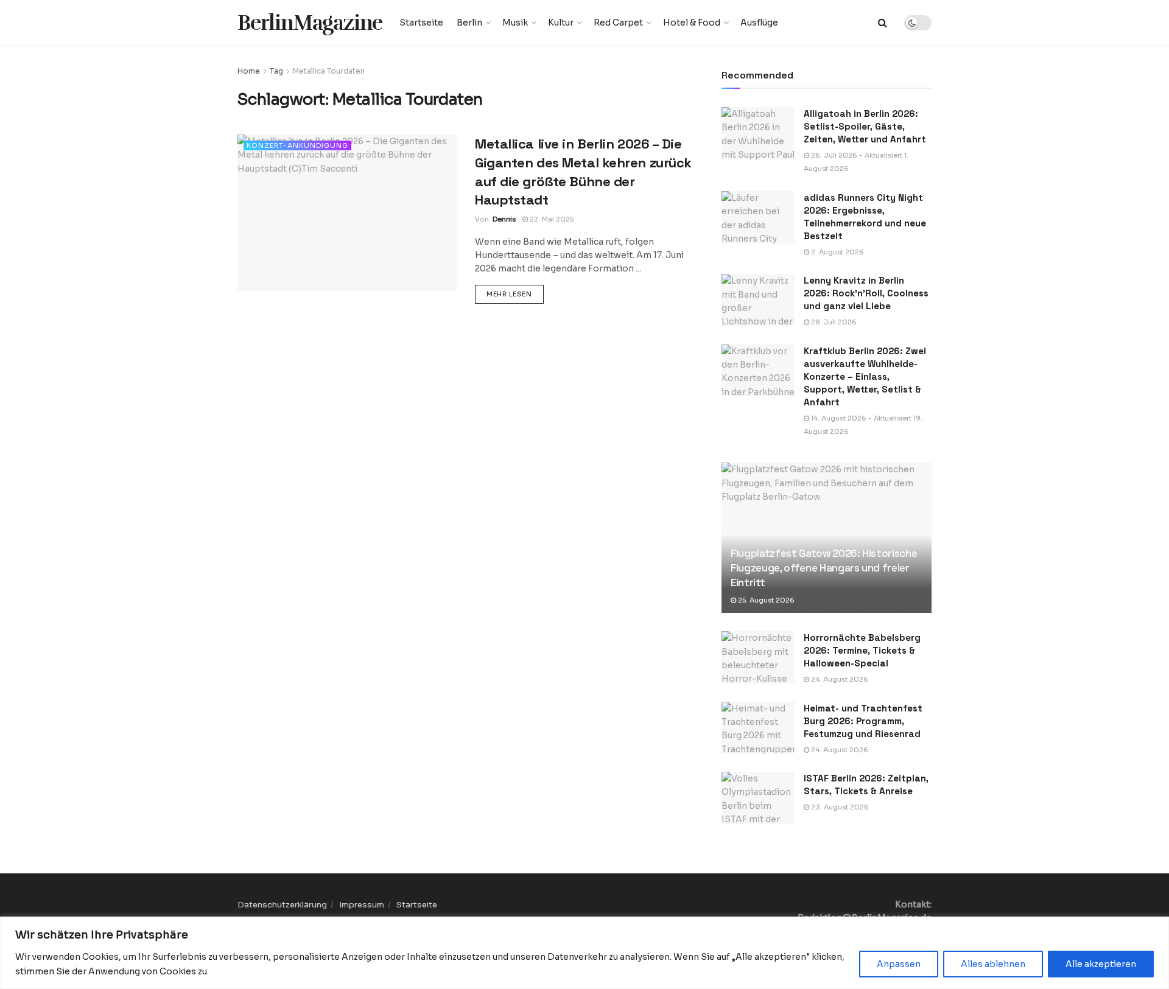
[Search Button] (882, 23)
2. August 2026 (836, 252)
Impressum (361, 905)
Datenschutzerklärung (282, 905)
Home (248, 70)
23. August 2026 (839, 807)
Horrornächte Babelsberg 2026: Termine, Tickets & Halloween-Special (862, 650)
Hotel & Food (691, 22)
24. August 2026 (838, 679)
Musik (515, 22)
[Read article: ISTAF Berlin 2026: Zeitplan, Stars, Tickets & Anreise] (758, 798)
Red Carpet (618, 22)
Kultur (561, 22)
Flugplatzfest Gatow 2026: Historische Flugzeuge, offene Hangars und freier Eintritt (824, 568)
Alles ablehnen (993, 964)
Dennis (504, 219)
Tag (276, 70)
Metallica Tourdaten (329, 70)
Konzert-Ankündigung (297, 145)
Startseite (421, 22)
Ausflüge (759, 22)
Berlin (469, 22)
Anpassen (899, 964)
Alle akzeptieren (1100, 964)
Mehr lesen (515, 293)
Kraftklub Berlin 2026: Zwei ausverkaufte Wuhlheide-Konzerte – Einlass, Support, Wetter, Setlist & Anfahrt (865, 376)
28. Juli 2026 (833, 322)
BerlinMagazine (309, 22)
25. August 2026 (765, 600)
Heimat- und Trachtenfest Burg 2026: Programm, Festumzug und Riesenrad (863, 720)
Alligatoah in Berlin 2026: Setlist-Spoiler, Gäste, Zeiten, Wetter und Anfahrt (865, 126)
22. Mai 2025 (551, 219)
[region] (584, 953)
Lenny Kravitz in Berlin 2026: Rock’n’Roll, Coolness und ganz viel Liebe (866, 293)
